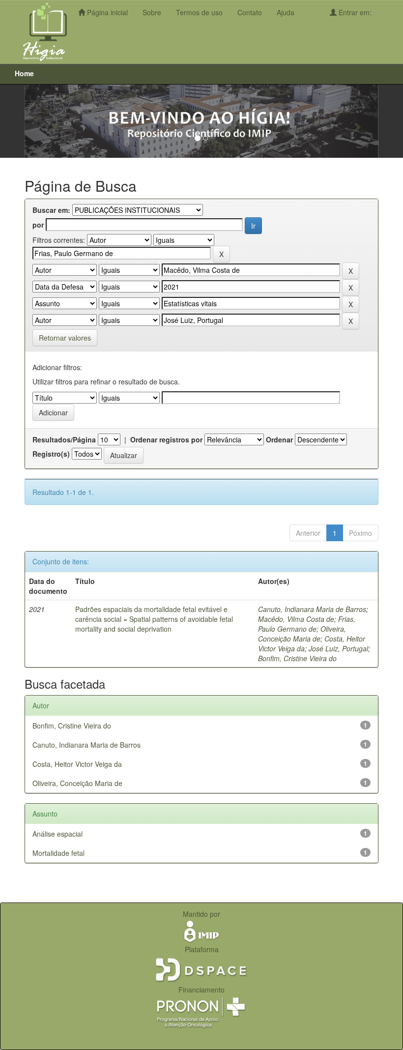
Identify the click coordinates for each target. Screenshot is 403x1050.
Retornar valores (65, 338)
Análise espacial (57, 834)
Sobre (152, 12)
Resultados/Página (64, 439)
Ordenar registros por (166, 439)
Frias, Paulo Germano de (306, 624)
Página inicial (106, 12)
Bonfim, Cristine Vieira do (297, 658)
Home (24, 73)
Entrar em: (355, 12)
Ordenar (279, 439)
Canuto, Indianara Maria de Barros (312, 609)
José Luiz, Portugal (338, 648)
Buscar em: (51, 210)
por (38, 225)
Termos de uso (199, 12)
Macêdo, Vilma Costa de (296, 619)
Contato (249, 12)
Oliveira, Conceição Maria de (302, 633)
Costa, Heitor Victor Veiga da (77, 764)
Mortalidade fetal (58, 853)
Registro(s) (51, 454)
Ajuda (285, 12)
